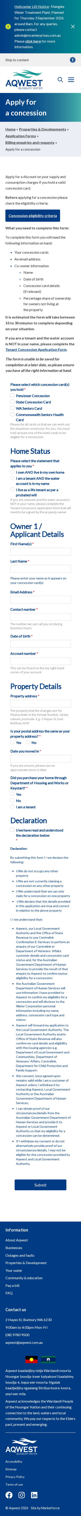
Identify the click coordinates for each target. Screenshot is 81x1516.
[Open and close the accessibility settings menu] (73, 60)
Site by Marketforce (45, 1508)
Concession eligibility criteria (33, 215)
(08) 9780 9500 (17, 1335)
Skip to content (17, 60)
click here (33, 41)
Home (10, 129)
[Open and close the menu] (71, 79)
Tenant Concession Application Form (36, 349)
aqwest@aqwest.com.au (24, 1342)
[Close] (73, 26)
